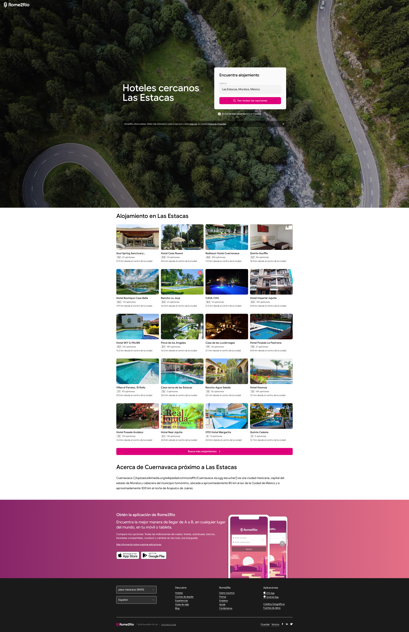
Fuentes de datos (272, 607)
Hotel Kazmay (258, 387)
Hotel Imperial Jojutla (263, 298)
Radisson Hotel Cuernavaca (222, 253)
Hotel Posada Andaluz (129, 432)
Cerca (223, 83)
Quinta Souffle (259, 253)
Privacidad (265, 624)
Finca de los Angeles (173, 342)
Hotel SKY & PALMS (128, 342)
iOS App (270, 593)
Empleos (223, 600)
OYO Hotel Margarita (218, 432)
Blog (177, 608)
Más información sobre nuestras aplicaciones (138, 544)
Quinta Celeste (259, 432)
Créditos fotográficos (274, 604)
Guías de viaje (182, 604)
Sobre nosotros (227, 592)
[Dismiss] (283, 124)
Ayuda (222, 604)
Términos (275, 624)
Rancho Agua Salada (218, 387)
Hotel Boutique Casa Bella (132, 298)
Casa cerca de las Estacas (176, 387)
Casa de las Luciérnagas (220, 342)
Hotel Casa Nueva (172, 253)
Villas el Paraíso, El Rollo (130, 387)
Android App (272, 597)
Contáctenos (225, 608)
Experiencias (181, 600)
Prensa (222, 596)
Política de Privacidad (217, 124)
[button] (250, 100)
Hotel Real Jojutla (171, 432)
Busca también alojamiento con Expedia (241, 113)
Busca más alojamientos (202, 451)
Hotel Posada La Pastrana (266, 342)
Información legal (168, 625)
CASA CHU (212, 298)
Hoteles (179, 592)
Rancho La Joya (170, 298)
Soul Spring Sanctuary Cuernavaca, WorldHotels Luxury (136, 255)
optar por (193, 124)
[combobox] (250, 89)
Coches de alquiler (184, 596)
